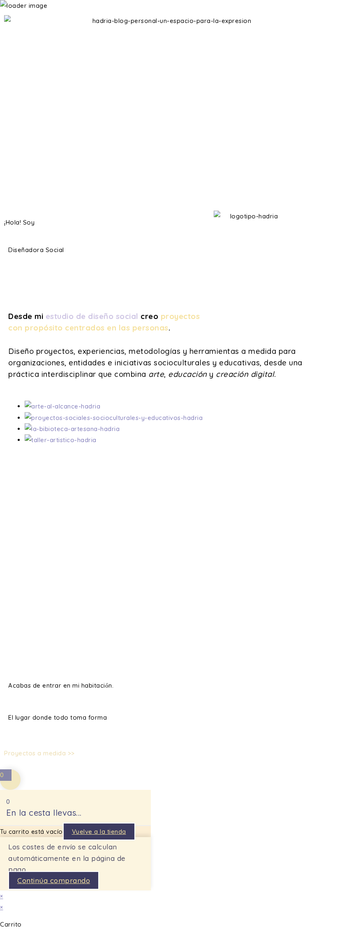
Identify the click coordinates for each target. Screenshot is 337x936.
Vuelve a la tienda (99, 831)
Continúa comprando (53, 880)
